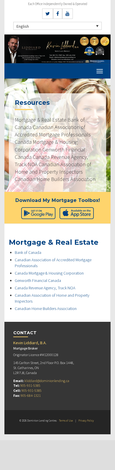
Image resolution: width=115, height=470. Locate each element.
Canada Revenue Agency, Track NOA (45, 288)
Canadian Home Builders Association (46, 308)
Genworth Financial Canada (38, 280)
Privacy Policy (86, 420)
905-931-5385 (30, 385)
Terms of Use (66, 420)
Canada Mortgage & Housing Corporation (49, 273)
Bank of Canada (28, 252)
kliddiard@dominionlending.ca (46, 380)
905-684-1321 (31, 395)
